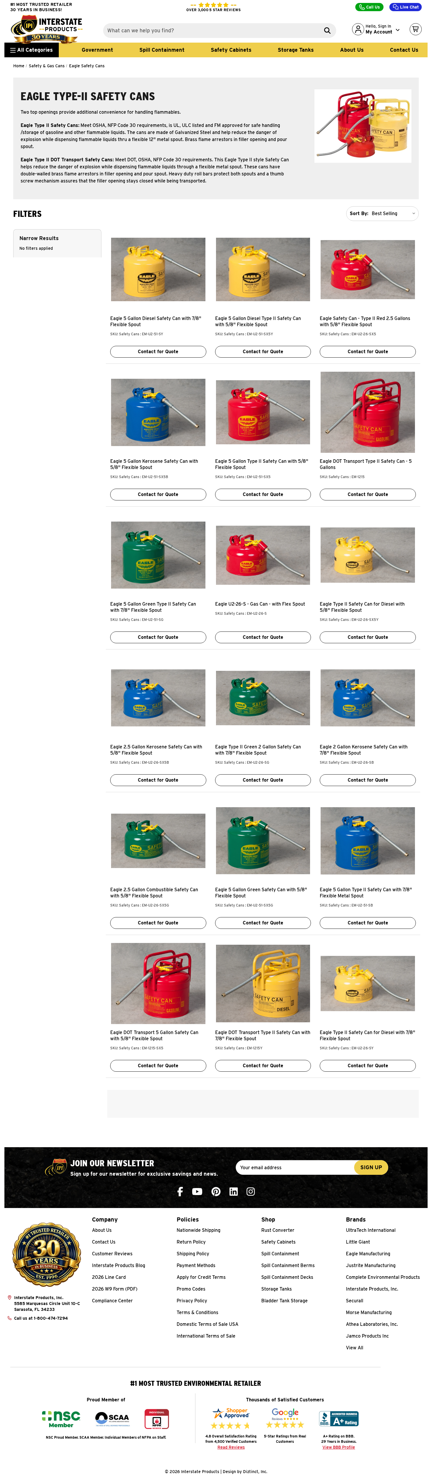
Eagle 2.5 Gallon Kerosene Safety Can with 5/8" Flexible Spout (156, 750)
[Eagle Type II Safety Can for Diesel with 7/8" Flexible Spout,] (368, 983)
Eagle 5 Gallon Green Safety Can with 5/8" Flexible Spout (261, 893)
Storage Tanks (296, 50)
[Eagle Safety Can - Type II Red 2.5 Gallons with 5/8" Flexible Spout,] (368, 269)
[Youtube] (197, 1191)
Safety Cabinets (231, 50)
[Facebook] (180, 1191)
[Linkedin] (233, 1191)
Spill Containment (162, 50)
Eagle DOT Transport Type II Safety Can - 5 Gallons (366, 464)
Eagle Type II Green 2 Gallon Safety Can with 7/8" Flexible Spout (258, 750)
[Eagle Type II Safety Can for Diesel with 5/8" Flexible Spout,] (368, 555)
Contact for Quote (158, 351)
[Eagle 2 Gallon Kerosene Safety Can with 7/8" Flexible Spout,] (368, 698)
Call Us (372, 7)
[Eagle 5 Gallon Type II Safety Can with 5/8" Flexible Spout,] (263, 412)
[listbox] (394, 214)
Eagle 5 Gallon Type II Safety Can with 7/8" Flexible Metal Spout (366, 893)
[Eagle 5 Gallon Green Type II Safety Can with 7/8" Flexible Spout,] (158, 555)
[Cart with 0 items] (416, 29)
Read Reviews (231, 1447)
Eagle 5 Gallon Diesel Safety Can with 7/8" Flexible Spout (155, 321)
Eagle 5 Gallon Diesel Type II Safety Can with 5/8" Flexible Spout (258, 321)
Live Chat (409, 7)
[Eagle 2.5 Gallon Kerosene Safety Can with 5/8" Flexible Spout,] (158, 698)
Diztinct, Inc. (255, 1471)
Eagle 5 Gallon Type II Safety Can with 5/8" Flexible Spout (261, 464)
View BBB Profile (338, 1447)
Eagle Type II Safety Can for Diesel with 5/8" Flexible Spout (362, 607)
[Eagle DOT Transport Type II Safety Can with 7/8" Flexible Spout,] (263, 983)
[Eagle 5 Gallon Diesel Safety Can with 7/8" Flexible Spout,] (158, 269)
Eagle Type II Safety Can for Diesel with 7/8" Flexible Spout (367, 1035)
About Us (352, 50)
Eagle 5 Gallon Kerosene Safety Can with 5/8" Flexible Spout (154, 464)
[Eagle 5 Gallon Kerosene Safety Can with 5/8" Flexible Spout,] (158, 412)
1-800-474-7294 (51, 1318)
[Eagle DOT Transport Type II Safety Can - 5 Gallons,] (368, 412)
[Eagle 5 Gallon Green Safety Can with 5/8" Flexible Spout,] (263, 840)
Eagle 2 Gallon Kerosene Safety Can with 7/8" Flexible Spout (364, 750)
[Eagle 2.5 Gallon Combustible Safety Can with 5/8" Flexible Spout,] (158, 840)
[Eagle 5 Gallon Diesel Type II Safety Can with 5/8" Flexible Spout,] (263, 269)
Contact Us (404, 50)
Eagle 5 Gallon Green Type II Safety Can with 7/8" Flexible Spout (153, 607)
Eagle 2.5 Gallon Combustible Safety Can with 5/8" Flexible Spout (154, 893)
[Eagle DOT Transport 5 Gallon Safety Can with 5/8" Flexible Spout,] (158, 983)
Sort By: (359, 213)
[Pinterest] (216, 1191)
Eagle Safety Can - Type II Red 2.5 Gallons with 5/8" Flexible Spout (365, 321)
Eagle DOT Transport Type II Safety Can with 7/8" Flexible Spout (262, 1035)
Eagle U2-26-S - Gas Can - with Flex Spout (260, 604)
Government (97, 50)
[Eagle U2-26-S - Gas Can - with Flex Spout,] (263, 555)
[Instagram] (250, 1191)
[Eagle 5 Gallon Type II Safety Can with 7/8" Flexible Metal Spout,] (368, 840)
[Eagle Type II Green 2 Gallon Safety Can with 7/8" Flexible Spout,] (263, 698)
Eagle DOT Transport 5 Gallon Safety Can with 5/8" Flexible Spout (154, 1035)
